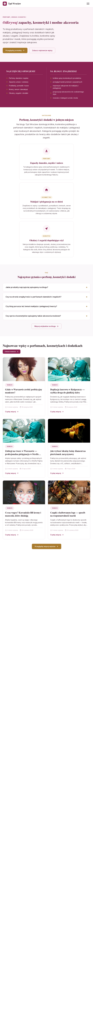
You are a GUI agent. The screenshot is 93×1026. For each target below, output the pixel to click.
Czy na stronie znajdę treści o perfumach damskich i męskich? (33, 297)
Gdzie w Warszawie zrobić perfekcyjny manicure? (23, 391)
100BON (9, 385)
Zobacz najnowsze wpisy (42, 50)
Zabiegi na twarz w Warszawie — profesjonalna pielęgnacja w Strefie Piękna (22, 454)
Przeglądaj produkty (14, 50)
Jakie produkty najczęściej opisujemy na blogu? (27, 287)
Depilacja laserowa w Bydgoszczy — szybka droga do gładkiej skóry (67, 391)
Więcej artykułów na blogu (45, 326)
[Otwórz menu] (88, 3)
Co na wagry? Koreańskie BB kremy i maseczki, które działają (23, 514)
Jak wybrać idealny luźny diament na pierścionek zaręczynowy (68, 452)
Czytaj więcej (10, 412)
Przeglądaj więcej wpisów (45, 546)
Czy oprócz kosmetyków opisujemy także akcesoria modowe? (33, 316)
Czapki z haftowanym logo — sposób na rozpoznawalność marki (67, 514)
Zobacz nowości (10, 351)
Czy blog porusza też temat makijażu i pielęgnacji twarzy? (31, 306)
